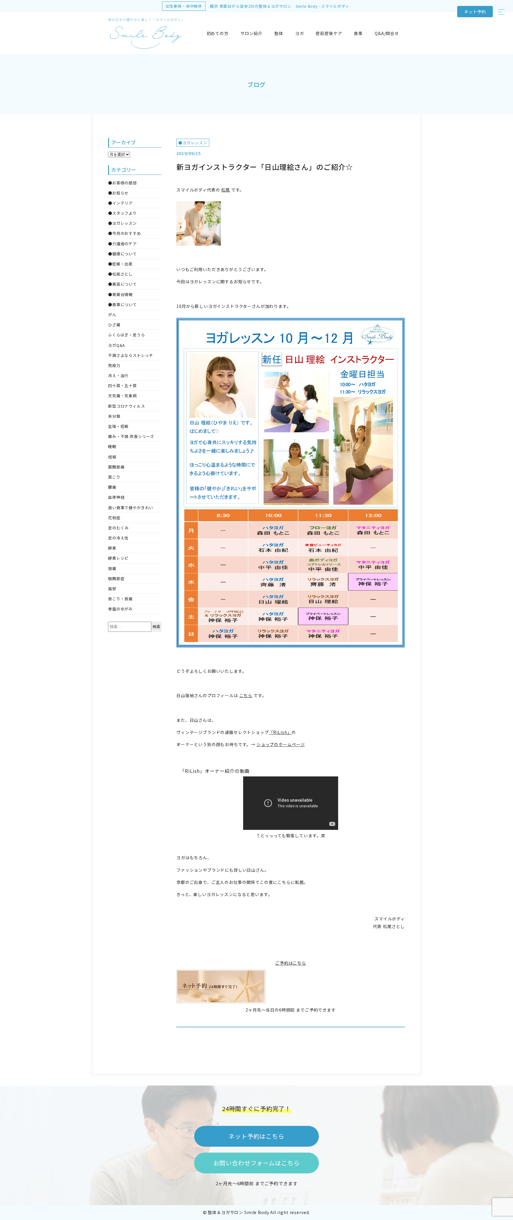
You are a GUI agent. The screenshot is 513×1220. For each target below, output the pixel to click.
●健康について (122, 254)
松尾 (225, 190)
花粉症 (114, 517)
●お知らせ (118, 193)
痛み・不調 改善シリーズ (131, 436)
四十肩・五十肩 (122, 385)
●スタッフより (122, 213)
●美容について (122, 284)
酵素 (112, 548)
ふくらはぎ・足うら (126, 335)
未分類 (114, 416)
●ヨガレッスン (192, 142)
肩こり (114, 477)
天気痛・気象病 (122, 395)
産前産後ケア (329, 33)
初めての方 (218, 33)
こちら (246, 695)
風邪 (112, 588)
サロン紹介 (251, 33)
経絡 (112, 457)
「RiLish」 (280, 732)
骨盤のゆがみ (120, 609)
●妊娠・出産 (120, 264)
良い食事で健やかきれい (130, 507)
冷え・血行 (118, 375)
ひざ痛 (114, 324)
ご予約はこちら (290, 963)
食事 (358, 33)
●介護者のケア (122, 243)
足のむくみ (118, 528)
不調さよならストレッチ (130, 355)
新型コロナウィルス (126, 406)
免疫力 (114, 365)
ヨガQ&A (116, 345)
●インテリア (120, 203)
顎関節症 (116, 578)
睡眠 (112, 446)
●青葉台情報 (120, 294)
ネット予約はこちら (256, 1136)
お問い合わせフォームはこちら (256, 1163)
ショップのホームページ (280, 744)
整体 (278, 33)
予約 (475, 12)
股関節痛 (116, 467)
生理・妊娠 (118, 426)
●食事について (122, 304)
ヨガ (299, 33)
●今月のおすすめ (124, 233)
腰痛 (112, 487)
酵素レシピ (118, 558)
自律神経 (116, 497)
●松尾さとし (120, 274)
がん (112, 314)
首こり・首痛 (120, 599)
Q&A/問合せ (387, 33)
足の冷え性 (118, 538)
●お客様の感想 (122, 183)
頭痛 (112, 568)
